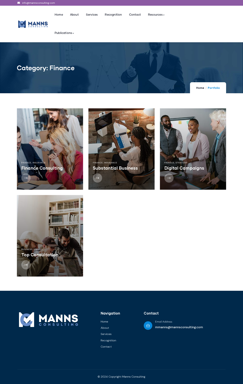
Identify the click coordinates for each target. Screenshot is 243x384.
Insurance (39, 162)
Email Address (163, 322)
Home (200, 88)
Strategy (181, 162)
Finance (26, 162)
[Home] (32, 24)
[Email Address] (148, 325)
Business (27, 249)
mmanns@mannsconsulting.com (179, 327)
